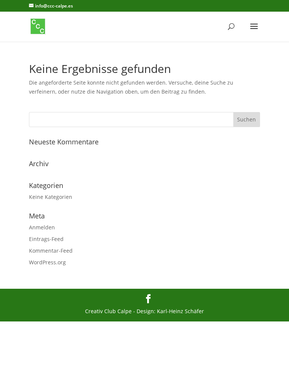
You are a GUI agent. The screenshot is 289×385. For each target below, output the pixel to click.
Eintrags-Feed (46, 239)
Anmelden (42, 227)
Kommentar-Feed (51, 250)
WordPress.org (47, 262)
